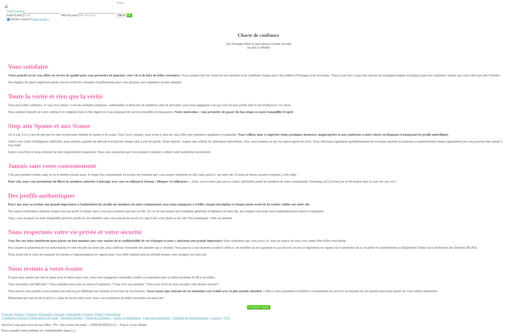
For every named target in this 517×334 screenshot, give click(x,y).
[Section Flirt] (122, 15)
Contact (216, 318)
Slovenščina (113, 314)
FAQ (227, 318)
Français (7, 314)
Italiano (19, 314)
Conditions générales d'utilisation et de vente (30, 318)
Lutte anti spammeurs (157, 318)
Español (59, 314)
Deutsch (31, 314)
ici (74, 330)
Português (45, 314)
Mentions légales (72, 318)
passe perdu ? (40, 19)
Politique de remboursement (191, 318)
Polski (99, 314)
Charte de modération (127, 318)
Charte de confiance (98, 318)
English (88, 314)
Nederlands (73, 314)
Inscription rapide (259, 307)
